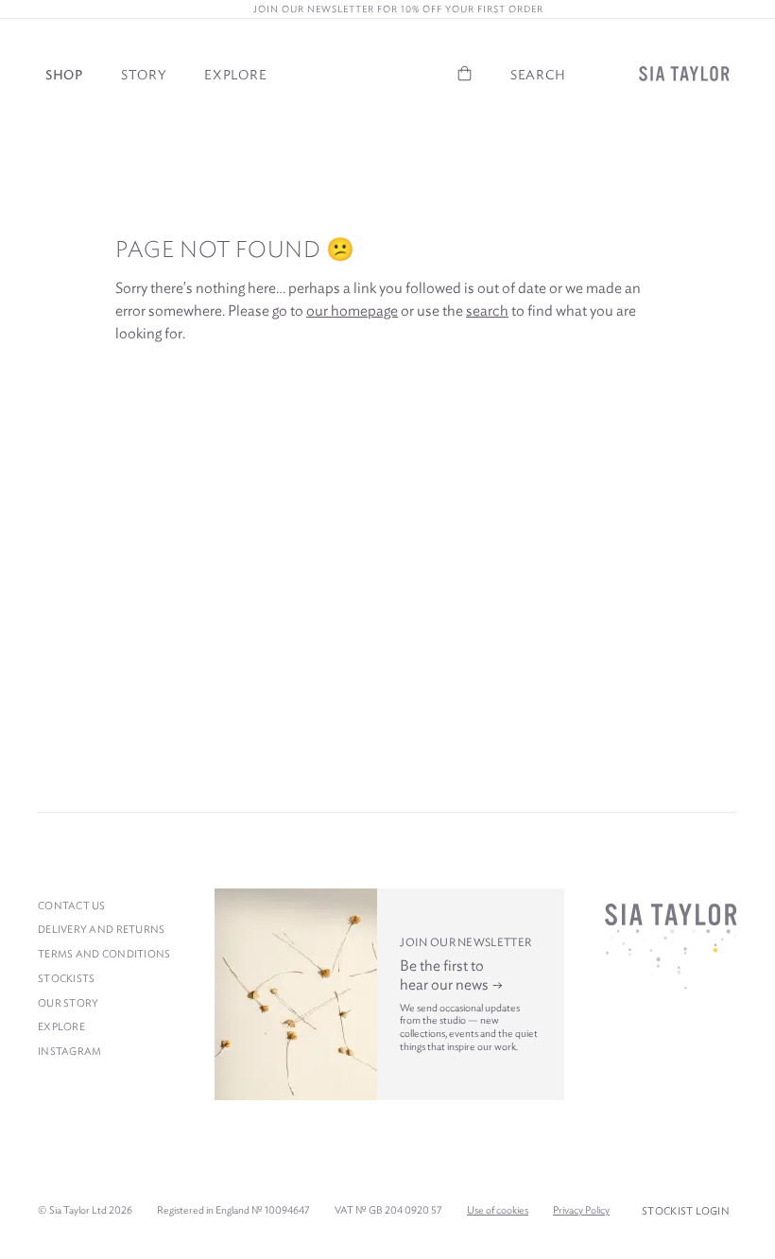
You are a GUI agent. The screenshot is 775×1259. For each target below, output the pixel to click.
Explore (235, 74)
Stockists (66, 978)
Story (144, 74)
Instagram (69, 1051)
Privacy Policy (581, 1209)
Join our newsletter (465, 942)
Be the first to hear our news (445, 975)
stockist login (686, 1210)
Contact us (72, 905)
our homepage (352, 310)
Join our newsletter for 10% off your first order (392, 8)
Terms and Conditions (104, 953)
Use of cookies (497, 1209)
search (487, 310)
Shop (64, 74)
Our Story (68, 1002)
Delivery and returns (101, 929)
